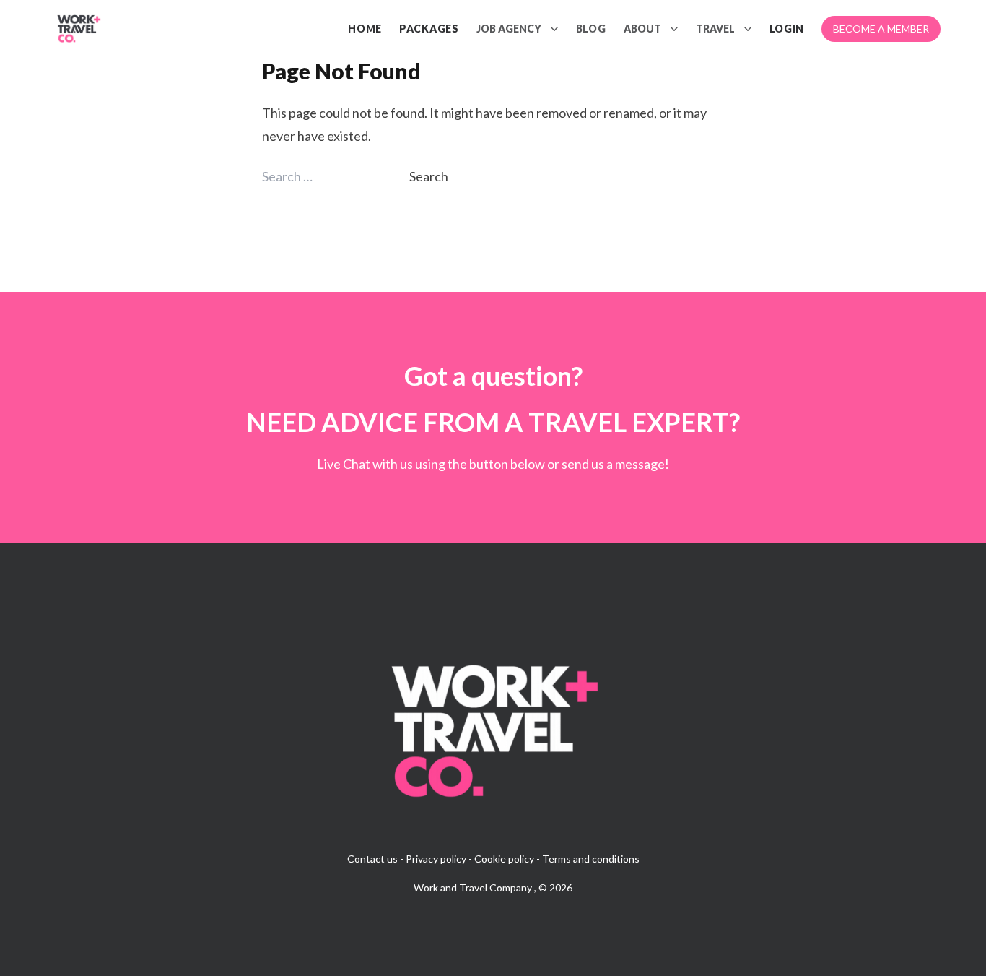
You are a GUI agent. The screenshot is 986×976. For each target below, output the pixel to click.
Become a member (881, 28)
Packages (429, 28)
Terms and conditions (591, 858)
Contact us (372, 858)
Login (787, 28)
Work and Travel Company (474, 887)
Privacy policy (436, 858)
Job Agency (508, 28)
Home (365, 28)
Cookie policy (504, 858)
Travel (715, 28)
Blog (591, 28)
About (642, 28)
